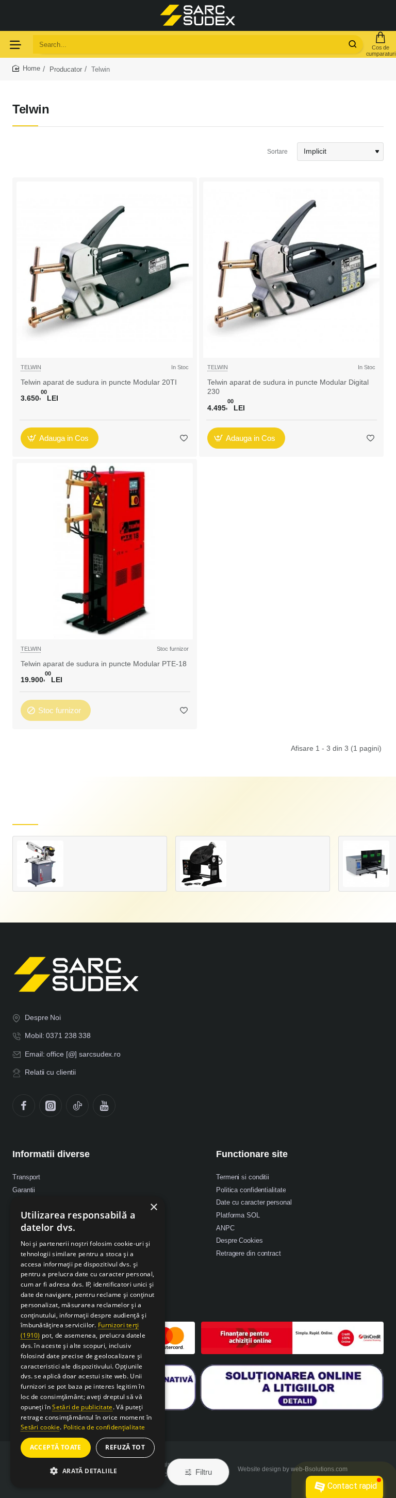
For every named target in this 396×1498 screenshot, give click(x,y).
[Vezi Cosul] (380, 44)
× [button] (153, 1207)
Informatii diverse (51, 1154)
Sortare (277, 151)
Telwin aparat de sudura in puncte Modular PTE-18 (104, 664)
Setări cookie (40, 1427)
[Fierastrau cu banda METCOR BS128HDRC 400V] (40, 864)
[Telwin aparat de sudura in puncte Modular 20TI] (104, 270)
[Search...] (352, 44)
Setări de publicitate (82, 1407)
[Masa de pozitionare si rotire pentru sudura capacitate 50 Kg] (203, 864)
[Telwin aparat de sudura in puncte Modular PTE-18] (104, 551)
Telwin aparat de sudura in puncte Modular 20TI (99, 382)
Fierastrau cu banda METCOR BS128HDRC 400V (115, 850)
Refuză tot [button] (125, 1447)
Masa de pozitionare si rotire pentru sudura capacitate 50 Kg (278, 850)
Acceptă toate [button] (55, 1447)
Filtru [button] (203, 1472)
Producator (66, 69)
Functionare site (252, 1154)
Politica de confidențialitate (104, 1427)
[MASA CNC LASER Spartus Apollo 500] (366, 864)
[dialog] (87, 1342)
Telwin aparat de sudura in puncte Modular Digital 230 (288, 387)
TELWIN (31, 367)
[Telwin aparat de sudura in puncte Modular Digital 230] (291, 270)
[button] (59, 438)
